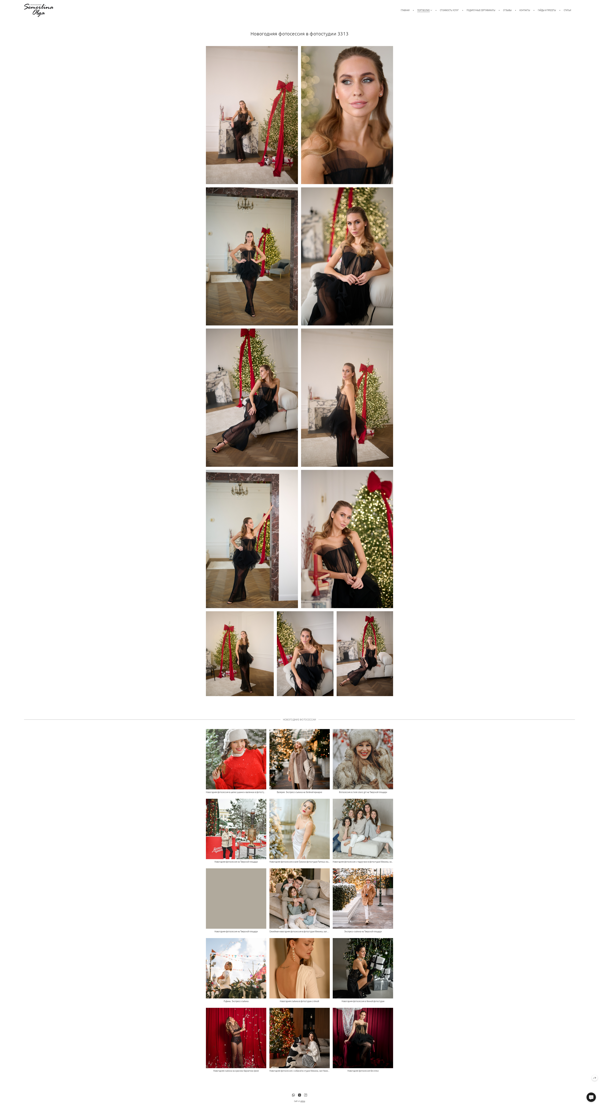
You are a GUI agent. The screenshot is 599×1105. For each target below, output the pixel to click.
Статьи (567, 10)
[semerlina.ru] (38, 10)
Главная (405, 10)
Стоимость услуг (449, 10)
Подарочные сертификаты (481, 10)
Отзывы (507, 10)
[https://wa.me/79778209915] (293, 1095)
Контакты (524, 10)
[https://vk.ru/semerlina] (299, 1095)
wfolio (302, 1101)
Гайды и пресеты (547, 10)
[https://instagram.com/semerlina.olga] (305, 1095)
